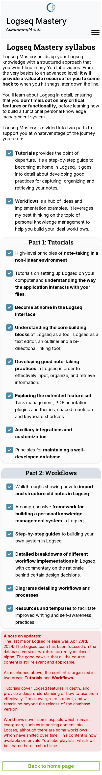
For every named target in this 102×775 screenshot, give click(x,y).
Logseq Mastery (36, 21)
